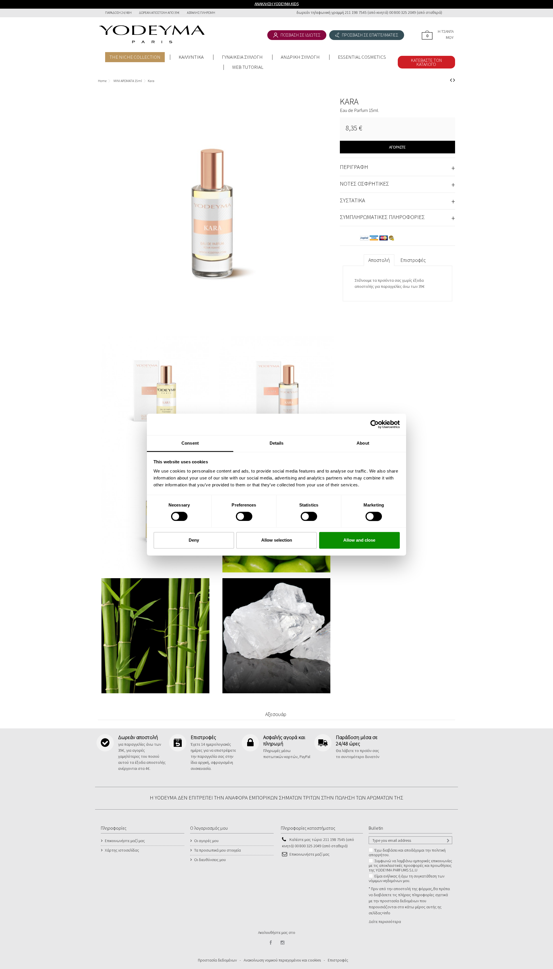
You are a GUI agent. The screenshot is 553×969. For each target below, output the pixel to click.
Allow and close (359, 540)
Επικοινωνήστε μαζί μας (125, 840)
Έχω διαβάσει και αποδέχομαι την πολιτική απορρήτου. (407, 852)
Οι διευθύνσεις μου (210, 859)
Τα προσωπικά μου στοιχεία (217, 850)
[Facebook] (270, 942)
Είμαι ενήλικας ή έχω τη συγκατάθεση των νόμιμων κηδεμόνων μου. (406, 878)
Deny (194, 540)
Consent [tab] (190, 443)
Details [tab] (277, 443)
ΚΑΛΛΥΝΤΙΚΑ (191, 57)
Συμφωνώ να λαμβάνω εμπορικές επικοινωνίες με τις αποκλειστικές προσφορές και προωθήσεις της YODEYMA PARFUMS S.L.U (410, 865)
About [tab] (363, 443)
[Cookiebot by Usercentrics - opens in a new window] (374, 424)
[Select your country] (448, 13)
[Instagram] (282, 942)
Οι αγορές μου (206, 840)
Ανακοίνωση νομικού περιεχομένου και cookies (282, 960)
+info (386, 912)
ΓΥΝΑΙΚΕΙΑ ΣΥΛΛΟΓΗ (242, 57)
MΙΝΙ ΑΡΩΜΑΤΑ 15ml (127, 81)
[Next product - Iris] (454, 80)
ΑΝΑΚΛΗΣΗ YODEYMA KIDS (277, 3)
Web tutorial (247, 67)
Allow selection (276, 540)
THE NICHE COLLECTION (134, 57)
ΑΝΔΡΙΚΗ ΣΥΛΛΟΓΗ (300, 57)
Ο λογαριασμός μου (209, 828)
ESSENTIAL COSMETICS (362, 57)
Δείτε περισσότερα (385, 921)
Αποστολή (379, 260)
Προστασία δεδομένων (217, 960)
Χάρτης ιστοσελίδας (122, 850)
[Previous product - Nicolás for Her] (451, 80)
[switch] (238, 514)
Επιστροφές (413, 260)
